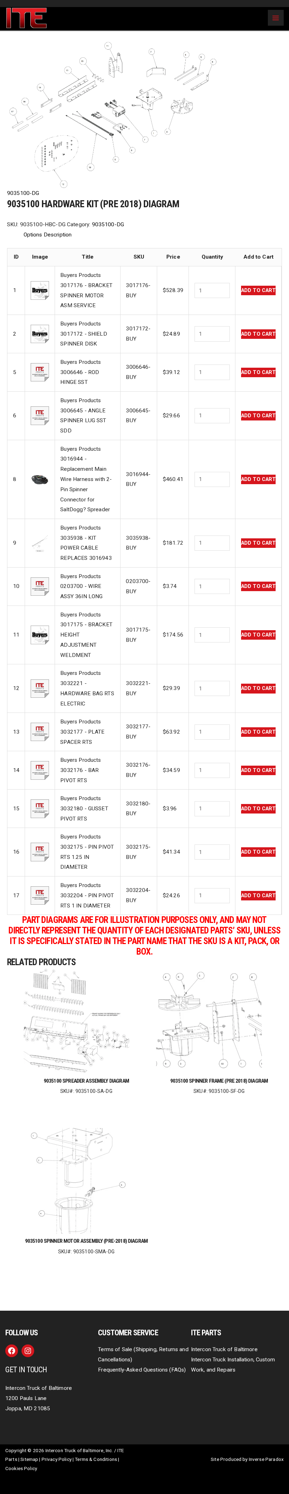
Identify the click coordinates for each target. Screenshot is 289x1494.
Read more (86, 1103)
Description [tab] (58, 235)
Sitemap (29, 1459)
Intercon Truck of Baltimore (224, 1349)
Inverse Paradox (266, 1459)
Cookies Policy (21, 1468)
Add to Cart (258, 290)
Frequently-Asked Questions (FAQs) (142, 1370)
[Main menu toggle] (276, 18)
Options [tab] (33, 235)
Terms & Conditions (96, 1459)
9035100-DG (23, 193)
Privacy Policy (57, 1459)
